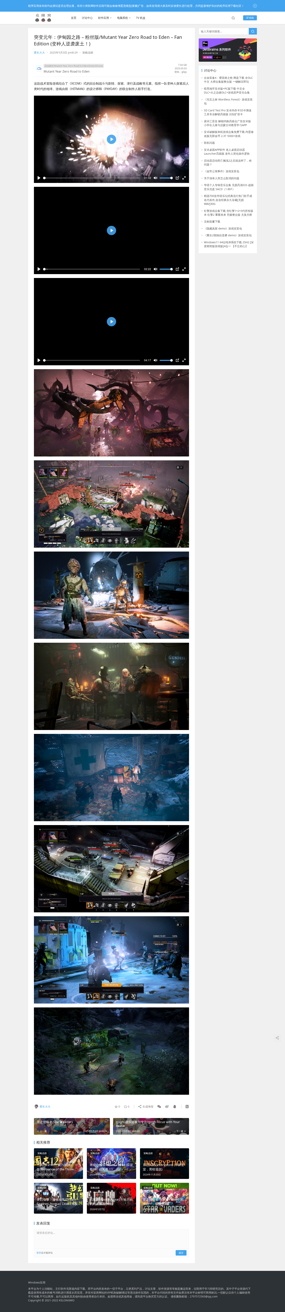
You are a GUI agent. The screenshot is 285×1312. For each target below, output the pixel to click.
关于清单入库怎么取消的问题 (221, 178)
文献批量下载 (212, 221)
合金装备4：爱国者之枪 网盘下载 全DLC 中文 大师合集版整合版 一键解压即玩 (228, 79)
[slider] (91, 178)
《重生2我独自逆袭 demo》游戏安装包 (228, 235)
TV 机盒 (140, 18)
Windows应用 (36, 1282)
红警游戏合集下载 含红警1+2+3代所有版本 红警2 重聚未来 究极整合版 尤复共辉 (228, 213)
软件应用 (103, 18)
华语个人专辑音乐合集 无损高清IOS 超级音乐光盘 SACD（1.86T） (229, 187)
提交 (181, 1252)
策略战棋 (87, 52)
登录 (38, 1252)
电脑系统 (122, 18)
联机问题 (209, 143)
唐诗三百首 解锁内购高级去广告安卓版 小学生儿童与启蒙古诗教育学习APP (227, 123)
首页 (73, 18)
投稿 (251, 17)
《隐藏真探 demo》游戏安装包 (223, 228)
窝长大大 (39, 52)
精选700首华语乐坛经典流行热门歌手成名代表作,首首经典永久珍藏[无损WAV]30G (228, 200)
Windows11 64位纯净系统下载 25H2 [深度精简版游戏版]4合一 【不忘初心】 (229, 244)
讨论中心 (87, 18)
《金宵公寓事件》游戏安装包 (221, 171)
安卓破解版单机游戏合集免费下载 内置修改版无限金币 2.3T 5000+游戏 (229, 134)
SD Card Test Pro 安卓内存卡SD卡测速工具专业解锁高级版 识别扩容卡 (227, 112)
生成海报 (147, 1106)
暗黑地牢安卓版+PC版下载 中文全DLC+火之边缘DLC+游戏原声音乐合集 (227, 90)
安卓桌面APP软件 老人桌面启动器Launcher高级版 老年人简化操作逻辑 (227, 151)
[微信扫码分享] (159, 1106)
